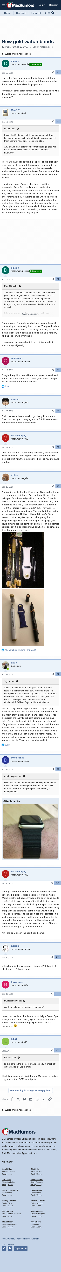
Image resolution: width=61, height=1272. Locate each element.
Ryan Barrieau (37, 1211)
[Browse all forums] (48, 13)
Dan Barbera (7, 1211)
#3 (58, 279)
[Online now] (8, 668)
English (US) (21, 1248)
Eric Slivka (35, 1169)
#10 (57, 883)
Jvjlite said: (9, 681)
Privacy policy (8, 1239)
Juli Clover (6, 1180)
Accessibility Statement (28, 1239)
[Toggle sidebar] (57, 13)
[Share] (52, 72)
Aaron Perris (36, 1222)
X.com (10, 1174)
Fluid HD (10, 1245)
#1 (58, 72)
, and (20, 650)
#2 (58, 121)
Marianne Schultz (38, 1201)
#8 (58, 674)
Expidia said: (10, 1057)
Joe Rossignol (37, 1180)
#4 (58, 370)
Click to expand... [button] (30, 314)
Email (4, 1174)
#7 (58, 486)
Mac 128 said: (11, 286)
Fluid (3, 1245)
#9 (58, 769)
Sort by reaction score (43, 47)
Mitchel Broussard (10, 1190)
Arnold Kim (7, 1169)
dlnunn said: (10, 128)
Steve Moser (7, 1222)
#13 (57, 1050)
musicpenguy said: (13, 776)
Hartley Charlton (9, 1201)
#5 (58, 410)
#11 (57, 957)
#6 (58, 447)
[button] (4, 5)
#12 (57, 993)
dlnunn (7, 47)
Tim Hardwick (36, 1190)
